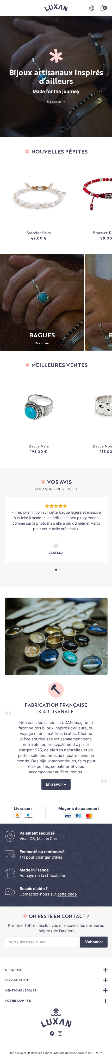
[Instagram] (60, 1034)
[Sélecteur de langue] (91, 8)
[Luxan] (56, 8)
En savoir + (56, 101)
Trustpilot (66, 489)
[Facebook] (52, 1034)
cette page (67, 894)
